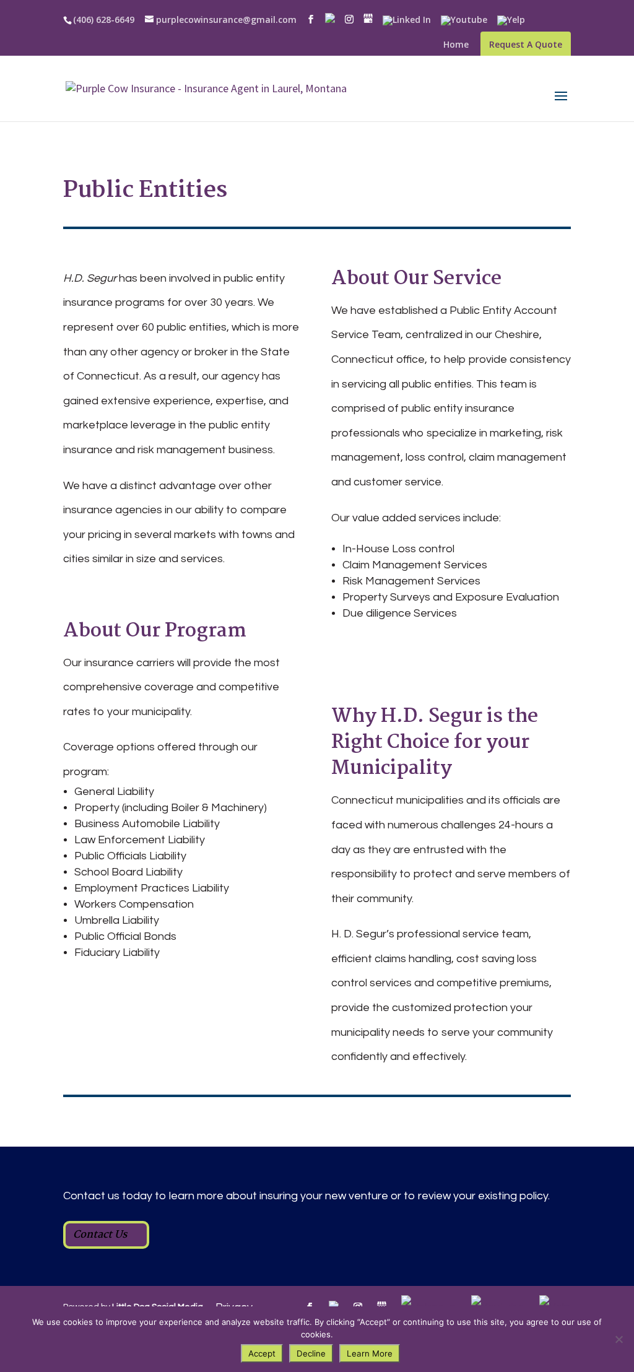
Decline (311, 1353)
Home (456, 45)
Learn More (370, 1353)
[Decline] (618, 1339)
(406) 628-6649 (103, 19)
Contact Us (100, 1235)
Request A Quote (525, 44)
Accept (262, 1353)
